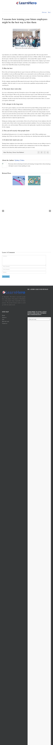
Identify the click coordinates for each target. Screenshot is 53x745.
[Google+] (44, 152)
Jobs (3, 319)
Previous (44, 12)
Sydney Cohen (19, 160)
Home (3, 315)
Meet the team (5, 321)
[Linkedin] (48, 152)
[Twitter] (41, 152)
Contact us (4, 323)
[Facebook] (38, 152)
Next (49, 12)
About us (4, 317)
